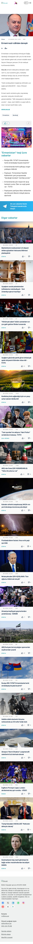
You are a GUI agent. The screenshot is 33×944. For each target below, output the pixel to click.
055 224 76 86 (6, 926)
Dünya (3, 256)
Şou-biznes (5, 438)
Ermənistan (6, 115)
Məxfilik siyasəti (6, 937)
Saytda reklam (6, 931)
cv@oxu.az (5, 916)
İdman (3, 794)
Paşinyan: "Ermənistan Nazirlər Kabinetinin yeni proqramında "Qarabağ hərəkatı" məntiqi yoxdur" (17, 175)
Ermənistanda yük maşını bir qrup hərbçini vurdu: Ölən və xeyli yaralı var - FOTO (17, 184)
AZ (26, 2)
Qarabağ (15, 115)
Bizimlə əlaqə (6, 934)
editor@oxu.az (6, 923)
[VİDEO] (16, 772)
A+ (6, 48)
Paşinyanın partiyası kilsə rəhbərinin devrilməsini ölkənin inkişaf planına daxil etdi (17, 193)
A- (2, 48)
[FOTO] (16, 232)
